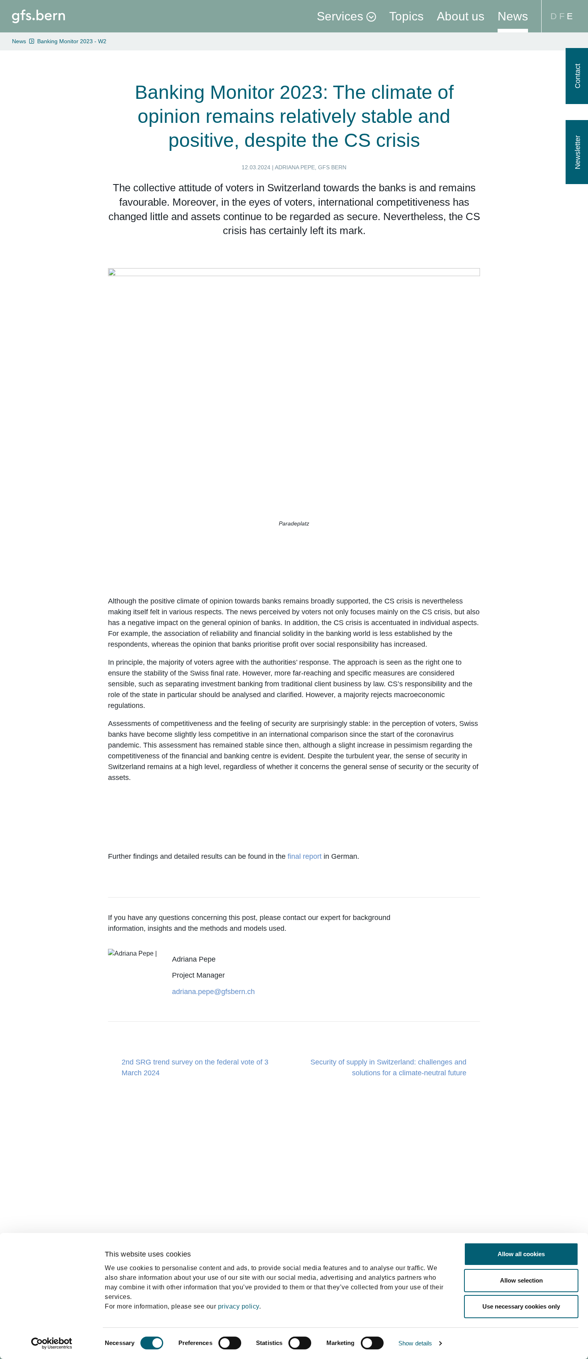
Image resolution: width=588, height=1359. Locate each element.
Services (340, 16)
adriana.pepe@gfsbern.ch (213, 992)
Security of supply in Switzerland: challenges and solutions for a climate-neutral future (388, 1067)
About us (460, 16)
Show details (415, 1343)
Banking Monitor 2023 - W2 (71, 41)
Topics (406, 16)
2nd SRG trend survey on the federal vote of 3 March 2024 (195, 1067)
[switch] (229, 1343)
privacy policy (238, 1306)
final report (305, 856)
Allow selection (521, 1280)
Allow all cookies (521, 1254)
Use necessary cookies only (521, 1306)
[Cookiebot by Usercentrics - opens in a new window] (52, 1343)
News (513, 16)
